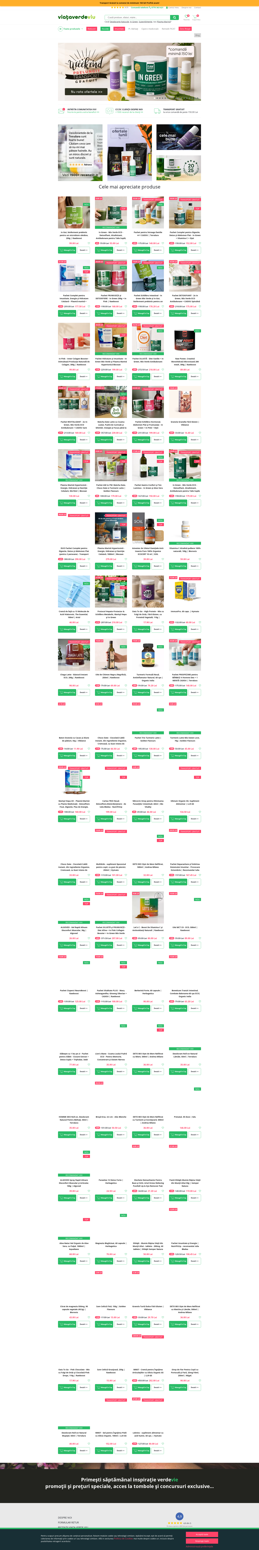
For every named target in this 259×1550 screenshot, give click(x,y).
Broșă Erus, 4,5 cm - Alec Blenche (111, 1117)
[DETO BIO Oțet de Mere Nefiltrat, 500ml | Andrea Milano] (148, 844)
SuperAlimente (145, 21)
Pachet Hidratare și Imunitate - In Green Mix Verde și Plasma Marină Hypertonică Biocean (111, 361)
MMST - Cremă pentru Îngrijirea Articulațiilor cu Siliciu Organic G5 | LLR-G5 (147, 1372)
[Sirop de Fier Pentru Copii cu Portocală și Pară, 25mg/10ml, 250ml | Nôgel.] (185, 1350)
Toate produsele (72, 28)
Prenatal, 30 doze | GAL (185, 1117)
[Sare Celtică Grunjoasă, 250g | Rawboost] (111, 1350)
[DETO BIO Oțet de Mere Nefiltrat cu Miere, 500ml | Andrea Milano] (148, 1034)
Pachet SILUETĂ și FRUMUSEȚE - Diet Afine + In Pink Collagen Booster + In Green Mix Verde (111, 930)
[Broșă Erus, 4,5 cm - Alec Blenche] (111, 1097)
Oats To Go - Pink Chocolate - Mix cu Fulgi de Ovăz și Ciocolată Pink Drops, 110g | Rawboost (74, 1372)
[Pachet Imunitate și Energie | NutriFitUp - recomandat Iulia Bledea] (185, 1223)
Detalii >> (84, 250)
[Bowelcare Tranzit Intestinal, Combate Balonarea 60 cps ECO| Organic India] (185, 971)
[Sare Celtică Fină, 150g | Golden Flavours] (111, 1287)
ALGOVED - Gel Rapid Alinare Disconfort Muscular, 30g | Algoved (74, 930)
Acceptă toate (202, 1534)
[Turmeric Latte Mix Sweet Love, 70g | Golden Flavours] (185, 718)
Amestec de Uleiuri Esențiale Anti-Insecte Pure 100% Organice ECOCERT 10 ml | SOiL (148, 551)
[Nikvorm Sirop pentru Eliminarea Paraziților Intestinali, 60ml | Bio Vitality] (148, 781)
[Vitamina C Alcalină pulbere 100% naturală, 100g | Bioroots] (185, 528)
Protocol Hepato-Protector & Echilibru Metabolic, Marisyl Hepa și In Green (111, 614)
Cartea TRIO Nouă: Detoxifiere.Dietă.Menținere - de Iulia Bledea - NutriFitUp (111, 804)
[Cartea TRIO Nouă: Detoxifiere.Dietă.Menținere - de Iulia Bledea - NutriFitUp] (111, 781)
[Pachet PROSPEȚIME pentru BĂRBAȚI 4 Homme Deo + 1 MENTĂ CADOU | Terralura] (185, 655)
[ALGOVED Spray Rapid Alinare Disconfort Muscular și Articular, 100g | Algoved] (74, 1160)
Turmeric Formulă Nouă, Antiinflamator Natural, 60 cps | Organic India (148, 677)
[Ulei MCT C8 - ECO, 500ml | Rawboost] (185, 907)
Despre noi (186, 7)
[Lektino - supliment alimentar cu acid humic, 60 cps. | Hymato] (148, 1413)
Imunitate (119, 28)
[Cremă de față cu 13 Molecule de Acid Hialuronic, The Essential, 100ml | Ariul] (74, 592)
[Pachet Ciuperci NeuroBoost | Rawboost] (74, 971)
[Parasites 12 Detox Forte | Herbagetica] (111, 1160)
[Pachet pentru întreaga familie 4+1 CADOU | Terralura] (148, 212)
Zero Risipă (185, 28)
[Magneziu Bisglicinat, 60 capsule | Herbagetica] (111, 1223)
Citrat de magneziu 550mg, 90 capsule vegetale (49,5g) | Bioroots (74, 1309)
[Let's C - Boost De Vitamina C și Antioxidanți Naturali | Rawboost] (148, 907)
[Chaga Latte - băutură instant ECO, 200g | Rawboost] (74, 655)
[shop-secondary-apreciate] (178, 168)
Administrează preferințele (199, 1546)
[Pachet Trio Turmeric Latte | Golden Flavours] (148, 718)
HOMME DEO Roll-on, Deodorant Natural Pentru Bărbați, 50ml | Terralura (74, 1120)
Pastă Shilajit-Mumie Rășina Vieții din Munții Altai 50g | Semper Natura (184, 1183)
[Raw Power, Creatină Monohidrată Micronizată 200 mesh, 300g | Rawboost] (185, 339)
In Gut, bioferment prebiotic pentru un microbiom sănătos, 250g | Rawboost (74, 235)
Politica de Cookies (123, 1538)
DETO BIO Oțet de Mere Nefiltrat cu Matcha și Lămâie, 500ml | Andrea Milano (185, 1309)
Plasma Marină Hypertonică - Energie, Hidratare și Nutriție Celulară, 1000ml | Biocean (111, 551)
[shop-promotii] (129, 152)
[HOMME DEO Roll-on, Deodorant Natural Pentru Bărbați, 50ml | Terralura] (74, 1097)
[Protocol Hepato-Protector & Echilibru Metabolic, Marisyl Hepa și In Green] (111, 592)
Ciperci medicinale (150, 28)
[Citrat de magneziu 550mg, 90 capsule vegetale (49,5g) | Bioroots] (74, 1287)
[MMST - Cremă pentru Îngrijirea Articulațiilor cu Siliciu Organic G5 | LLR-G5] (148, 1350)
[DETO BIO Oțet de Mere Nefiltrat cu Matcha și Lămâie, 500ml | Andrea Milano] (185, 1287)
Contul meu (173, 7)
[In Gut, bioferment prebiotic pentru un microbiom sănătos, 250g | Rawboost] (74, 212)
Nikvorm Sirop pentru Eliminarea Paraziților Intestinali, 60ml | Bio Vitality (148, 804)
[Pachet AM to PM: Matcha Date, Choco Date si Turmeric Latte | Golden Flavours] (111, 465)
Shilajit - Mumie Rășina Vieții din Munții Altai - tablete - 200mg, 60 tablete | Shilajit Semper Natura (148, 1246)
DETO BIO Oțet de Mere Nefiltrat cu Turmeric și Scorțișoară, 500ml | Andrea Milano (148, 1120)
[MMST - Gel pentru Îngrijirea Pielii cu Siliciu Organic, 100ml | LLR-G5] (111, 1413)
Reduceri (92, 28)
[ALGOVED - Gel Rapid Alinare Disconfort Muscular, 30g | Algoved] (74, 907)
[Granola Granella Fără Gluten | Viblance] (185, 402)
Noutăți (105, 28)
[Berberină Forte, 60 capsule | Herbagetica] (148, 971)
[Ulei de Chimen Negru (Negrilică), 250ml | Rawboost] (111, 655)
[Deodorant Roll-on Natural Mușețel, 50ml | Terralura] (74, 1413)
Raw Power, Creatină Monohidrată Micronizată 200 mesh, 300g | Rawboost (185, 361)
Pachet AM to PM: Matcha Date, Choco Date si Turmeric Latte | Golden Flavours (111, 488)
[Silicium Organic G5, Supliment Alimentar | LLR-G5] (185, 781)
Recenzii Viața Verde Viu (73, 1527)
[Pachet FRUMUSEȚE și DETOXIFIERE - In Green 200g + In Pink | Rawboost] (111, 276)
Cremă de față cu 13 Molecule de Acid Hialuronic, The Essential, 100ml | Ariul (74, 614)
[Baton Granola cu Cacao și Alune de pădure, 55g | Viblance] (74, 718)
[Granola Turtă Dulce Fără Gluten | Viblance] (148, 1287)
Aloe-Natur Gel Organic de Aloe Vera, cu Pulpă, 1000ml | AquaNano (73, 1246)
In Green (134, 21)
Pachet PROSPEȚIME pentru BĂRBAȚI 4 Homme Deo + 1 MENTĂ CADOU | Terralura (185, 677)
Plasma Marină (164, 21)
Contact (197, 7)
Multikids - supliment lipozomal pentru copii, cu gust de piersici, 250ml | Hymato (111, 867)
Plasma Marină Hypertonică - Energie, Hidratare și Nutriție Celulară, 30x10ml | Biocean (73, 488)
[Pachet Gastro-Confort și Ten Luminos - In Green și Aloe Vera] (148, 465)
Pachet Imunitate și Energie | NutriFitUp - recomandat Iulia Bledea (185, 1246)
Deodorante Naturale (119, 21)
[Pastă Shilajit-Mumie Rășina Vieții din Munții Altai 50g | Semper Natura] (185, 1160)
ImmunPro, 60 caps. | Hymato (185, 611)
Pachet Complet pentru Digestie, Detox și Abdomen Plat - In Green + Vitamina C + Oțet (185, 235)
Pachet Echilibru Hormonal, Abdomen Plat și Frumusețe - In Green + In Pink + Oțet (148, 425)
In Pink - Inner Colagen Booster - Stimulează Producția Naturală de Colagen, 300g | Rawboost (74, 361)
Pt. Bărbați (133, 28)
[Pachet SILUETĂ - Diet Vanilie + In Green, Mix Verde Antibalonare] (148, 339)
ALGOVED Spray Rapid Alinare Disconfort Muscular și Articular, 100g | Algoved (74, 1183)
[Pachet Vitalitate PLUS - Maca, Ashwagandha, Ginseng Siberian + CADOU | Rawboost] (111, 971)
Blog (197, 35)
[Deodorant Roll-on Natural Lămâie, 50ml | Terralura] (185, 1034)
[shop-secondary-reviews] (80, 152)
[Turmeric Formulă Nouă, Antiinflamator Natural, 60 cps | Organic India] (148, 655)
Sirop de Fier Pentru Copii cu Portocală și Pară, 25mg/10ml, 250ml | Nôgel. (185, 1372)
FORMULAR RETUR (68, 1522)
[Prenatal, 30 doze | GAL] (185, 1097)
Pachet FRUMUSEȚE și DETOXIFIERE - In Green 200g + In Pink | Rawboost (111, 298)
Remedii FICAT (168, 28)
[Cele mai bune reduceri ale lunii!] (178, 137)
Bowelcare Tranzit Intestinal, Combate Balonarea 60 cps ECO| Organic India (185, 993)
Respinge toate (202, 1541)
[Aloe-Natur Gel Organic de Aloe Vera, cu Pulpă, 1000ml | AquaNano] (74, 1223)
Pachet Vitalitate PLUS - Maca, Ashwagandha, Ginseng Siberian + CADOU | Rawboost (111, 993)
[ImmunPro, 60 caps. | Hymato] (185, 592)
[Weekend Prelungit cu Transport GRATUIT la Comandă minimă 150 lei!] (129, 72)
